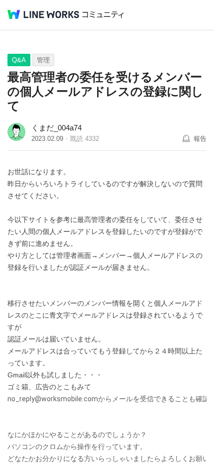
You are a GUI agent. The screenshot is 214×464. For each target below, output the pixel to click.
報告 (200, 138)
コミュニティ (103, 14)
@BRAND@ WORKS (43, 14)
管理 (43, 60)
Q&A (19, 60)
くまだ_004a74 (56, 127)
